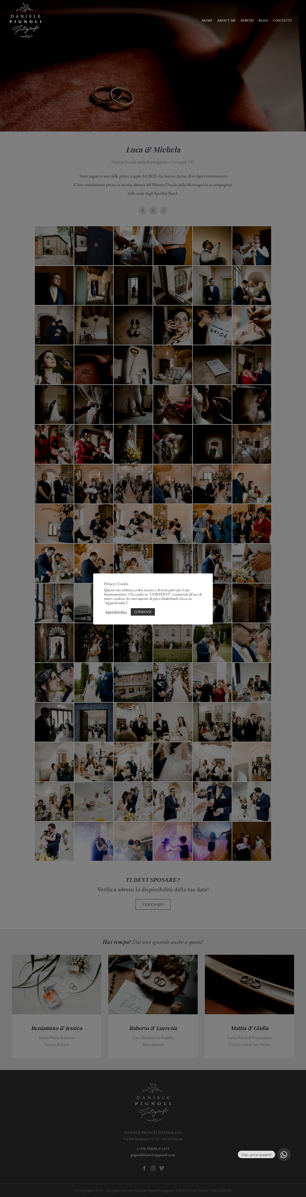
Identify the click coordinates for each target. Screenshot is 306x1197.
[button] (284, 1154)
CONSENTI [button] (143, 612)
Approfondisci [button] (116, 612)
